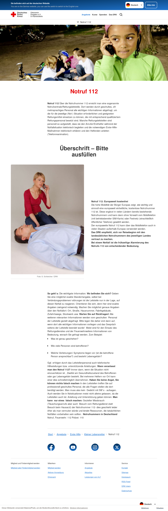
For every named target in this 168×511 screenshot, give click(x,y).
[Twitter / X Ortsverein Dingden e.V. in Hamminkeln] (117, 447)
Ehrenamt (52, 477)
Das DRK (113, 14)
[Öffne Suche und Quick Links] (121, 14)
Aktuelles (88, 472)
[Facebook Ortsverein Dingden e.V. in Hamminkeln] (51, 447)
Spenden (103, 14)
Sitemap (125, 472)
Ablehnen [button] (145, 508)
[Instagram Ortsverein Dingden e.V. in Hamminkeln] (95, 447)
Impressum (126, 477)
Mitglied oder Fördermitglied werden (25, 468)
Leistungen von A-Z (93, 477)
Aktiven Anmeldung (56, 472)
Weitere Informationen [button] (79, 508)
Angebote (86, 14)
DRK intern (126, 486)
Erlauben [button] (160, 508)
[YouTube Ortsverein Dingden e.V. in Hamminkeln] (73, 447)
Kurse (94, 14)
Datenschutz (127, 490)
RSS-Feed (126, 481)
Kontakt (125, 468)
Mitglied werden (54, 468)
